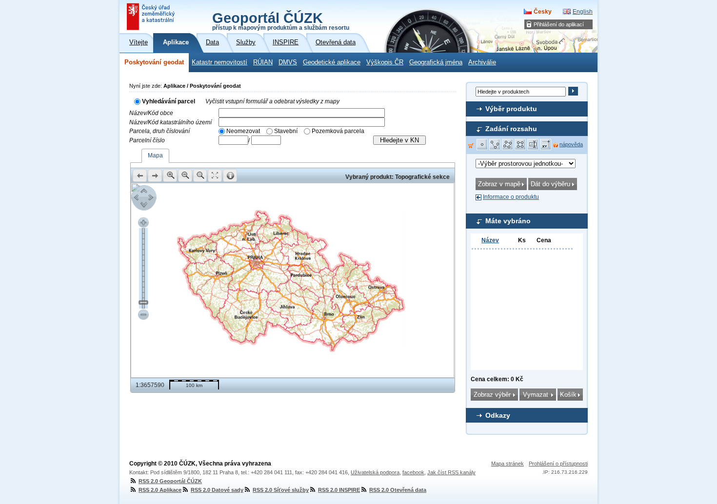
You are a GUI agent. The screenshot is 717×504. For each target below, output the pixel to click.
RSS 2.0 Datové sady (217, 490)
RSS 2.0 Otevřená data (397, 490)
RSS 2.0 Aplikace (160, 490)
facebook (413, 472)
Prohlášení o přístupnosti (558, 463)
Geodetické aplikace (331, 62)
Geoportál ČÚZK (280, 20)
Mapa (155, 155)
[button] (482, 145)
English (583, 11)
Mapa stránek (507, 463)
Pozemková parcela (338, 131)
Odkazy (497, 415)
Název (490, 240)
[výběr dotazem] (533, 145)
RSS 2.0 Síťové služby (281, 490)
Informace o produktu (511, 197)
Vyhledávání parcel (168, 101)
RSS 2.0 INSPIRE (339, 490)
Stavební (286, 131)
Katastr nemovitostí (219, 62)
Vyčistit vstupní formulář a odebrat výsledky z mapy (272, 101)
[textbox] (302, 112)
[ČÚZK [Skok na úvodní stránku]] (152, 16)
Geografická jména (435, 62)
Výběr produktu (511, 109)
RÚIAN (263, 62)
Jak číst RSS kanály (451, 472)
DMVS (288, 62)
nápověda (571, 144)
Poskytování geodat (154, 62)
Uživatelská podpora (375, 472)
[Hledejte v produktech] (573, 91)
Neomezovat (243, 131)
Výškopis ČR (384, 62)
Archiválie (482, 62)
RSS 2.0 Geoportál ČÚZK (170, 481)
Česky (543, 11)
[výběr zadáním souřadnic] (546, 145)
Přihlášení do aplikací (559, 24)
